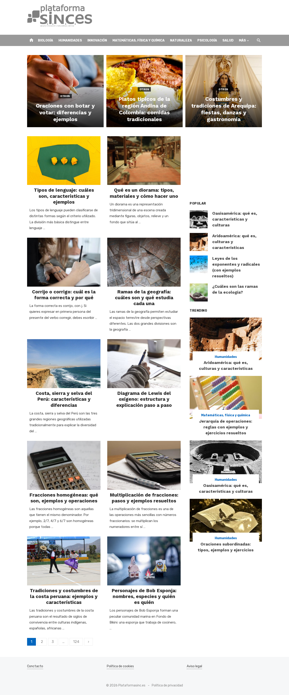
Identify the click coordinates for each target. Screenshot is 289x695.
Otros (65, 96)
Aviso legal (194, 666)
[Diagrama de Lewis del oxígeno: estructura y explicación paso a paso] (144, 363)
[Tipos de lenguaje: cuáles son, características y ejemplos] (63, 160)
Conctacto (35, 666)
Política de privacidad (167, 685)
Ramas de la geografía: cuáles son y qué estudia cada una (144, 297)
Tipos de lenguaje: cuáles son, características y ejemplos (64, 196)
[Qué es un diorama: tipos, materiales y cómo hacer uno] (144, 160)
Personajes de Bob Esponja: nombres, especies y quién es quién (144, 596)
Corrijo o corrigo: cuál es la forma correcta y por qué (64, 294)
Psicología (207, 40)
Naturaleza (181, 40)
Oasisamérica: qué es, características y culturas (234, 219)
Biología (45, 40)
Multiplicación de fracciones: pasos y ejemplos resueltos (144, 498)
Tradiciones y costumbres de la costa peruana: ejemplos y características (64, 596)
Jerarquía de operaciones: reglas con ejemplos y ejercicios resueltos (225, 427)
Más (242, 40)
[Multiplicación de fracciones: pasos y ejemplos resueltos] (144, 465)
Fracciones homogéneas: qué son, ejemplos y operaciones (63, 498)
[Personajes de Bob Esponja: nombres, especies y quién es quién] (144, 560)
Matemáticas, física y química (138, 40)
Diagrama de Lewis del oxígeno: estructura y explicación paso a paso (144, 399)
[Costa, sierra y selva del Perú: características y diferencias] (63, 363)
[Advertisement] (180, 17)
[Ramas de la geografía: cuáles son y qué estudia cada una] (144, 262)
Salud (227, 40)
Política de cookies (120, 666)
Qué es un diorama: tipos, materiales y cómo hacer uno (144, 193)
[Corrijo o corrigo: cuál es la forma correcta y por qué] (63, 262)
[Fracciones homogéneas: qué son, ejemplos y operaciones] (63, 465)
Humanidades (70, 40)
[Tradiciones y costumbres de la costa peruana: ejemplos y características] (63, 560)
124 (76, 642)
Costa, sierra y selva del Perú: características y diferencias (64, 399)
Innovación (97, 40)
